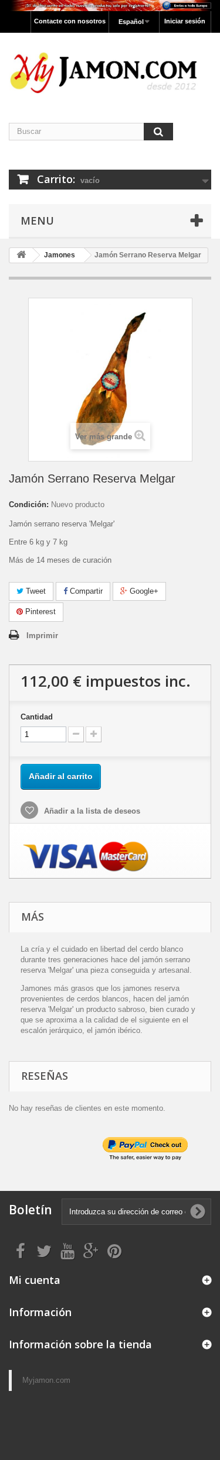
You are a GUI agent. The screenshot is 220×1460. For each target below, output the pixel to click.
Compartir (85, 591)
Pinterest (39, 611)
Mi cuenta (34, 1280)
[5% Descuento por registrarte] (110, 5)
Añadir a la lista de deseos (91, 811)
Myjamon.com (46, 1380)
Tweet (34, 591)
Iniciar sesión (184, 21)
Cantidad (37, 716)
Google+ (142, 591)
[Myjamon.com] (110, 67)
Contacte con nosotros (70, 21)
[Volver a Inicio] (21, 255)
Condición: (29, 504)
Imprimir (42, 635)
